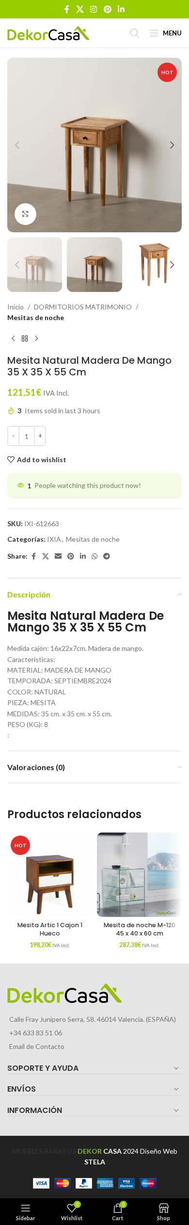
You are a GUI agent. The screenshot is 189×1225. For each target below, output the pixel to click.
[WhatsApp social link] (94, 556)
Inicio (15, 307)
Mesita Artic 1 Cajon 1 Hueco (49, 929)
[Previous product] (13, 339)
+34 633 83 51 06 (35, 1033)
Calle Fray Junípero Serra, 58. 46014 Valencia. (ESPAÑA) (92, 1019)
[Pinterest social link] (107, 9)
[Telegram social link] (106, 556)
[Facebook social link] (67, 9)
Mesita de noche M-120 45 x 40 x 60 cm (139, 929)
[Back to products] (25, 339)
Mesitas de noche (35, 317)
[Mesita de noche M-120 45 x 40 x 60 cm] (139, 874)
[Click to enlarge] (25, 214)
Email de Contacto (36, 1046)
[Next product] (36, 339)
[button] (17, 145)
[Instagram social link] (93, 9)
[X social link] (80, 9)
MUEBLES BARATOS (44, 1151)
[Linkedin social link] (120, 9)
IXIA (54, 539)
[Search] (134, 33)
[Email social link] (58, 556)
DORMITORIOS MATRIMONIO (83, 307)
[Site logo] (48, 32)
